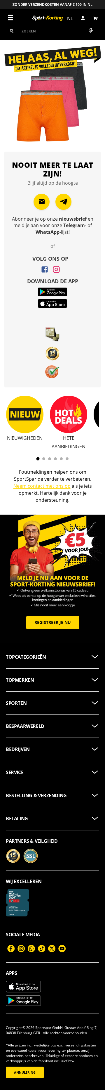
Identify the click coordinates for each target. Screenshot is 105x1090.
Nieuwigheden (25, 438)
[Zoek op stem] (90, 31)
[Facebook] (45, 269)
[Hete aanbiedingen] (68, 414)
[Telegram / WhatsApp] (63, 202)
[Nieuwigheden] (24, 414)
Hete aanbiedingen (68, 442)
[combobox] (52, 31)
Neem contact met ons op (42, 486)
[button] (95, 18)
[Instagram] (56, 269)
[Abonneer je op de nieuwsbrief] (42, 202)
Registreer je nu (52, 622)
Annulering (25, 1072)
